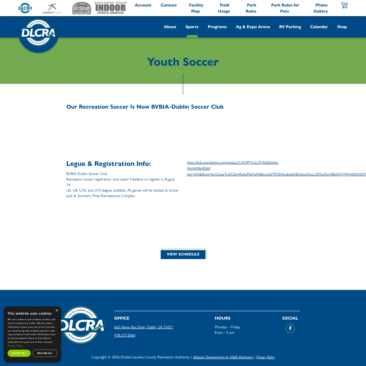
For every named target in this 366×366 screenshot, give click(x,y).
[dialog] (32, 334)
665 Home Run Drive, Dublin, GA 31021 (143, 327)
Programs (217, 26)
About (170, 26)
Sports (192, 26)
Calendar (319, 26)
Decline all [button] (45, 353)
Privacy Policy (265, 357)
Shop (342, 26)
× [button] (56, 310)
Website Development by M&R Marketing (223, 357)
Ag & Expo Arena (253, 26)
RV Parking (290, 26)
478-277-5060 (124, 335)
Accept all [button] (19, 353)
